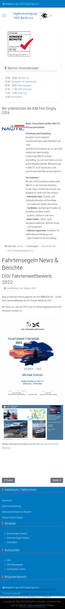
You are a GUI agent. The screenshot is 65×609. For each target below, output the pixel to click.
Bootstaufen (16, 97)
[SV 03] (32, 15)
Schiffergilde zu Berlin (16, 569)
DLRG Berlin (12, 542)
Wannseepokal (24, 85)
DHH (9, 560)
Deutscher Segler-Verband (18, 538)
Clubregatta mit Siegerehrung (23, 81)
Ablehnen (22, 602)
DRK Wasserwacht (15, 564)
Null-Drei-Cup (23, 78)
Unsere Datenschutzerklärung (32, 607)
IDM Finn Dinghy (25, 89)
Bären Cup (22, 93)
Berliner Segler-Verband (17, 533)
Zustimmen (7, 602)
